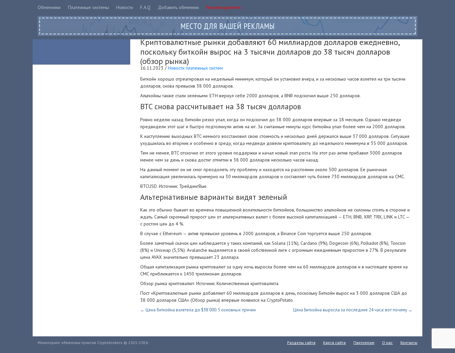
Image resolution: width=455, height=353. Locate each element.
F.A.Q (145, 7)
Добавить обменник (178, 7)
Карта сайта (334, 342)
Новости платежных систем (195, 68)
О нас (387, 342)
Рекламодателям (223, 7)
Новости (124, 7)
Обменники (49, 7)
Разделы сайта (301, 342)
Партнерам (363, 342)
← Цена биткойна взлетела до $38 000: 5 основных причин (198, 310)
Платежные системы (88, 7)
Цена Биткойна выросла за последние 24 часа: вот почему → (352, 310)
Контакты (408, 342)
